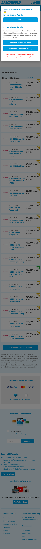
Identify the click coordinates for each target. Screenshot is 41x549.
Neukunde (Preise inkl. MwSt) (20, 49)
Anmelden (20, 20)
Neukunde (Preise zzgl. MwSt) (20, 42)
